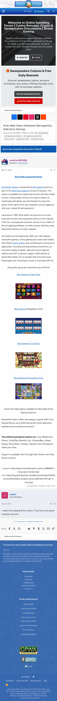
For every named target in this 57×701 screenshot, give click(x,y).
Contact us (10, 681)
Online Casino (18, 243)
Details (43, 693)
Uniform (27, 677)
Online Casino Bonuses (28, 625)
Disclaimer (28, 576)
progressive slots (22, 139)
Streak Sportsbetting (28, 634)
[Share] (51, 170)
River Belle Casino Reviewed (28, 177)
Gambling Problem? (28, 586)
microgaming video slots (32, 136)
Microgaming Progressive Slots (28, 378)
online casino (9, 139)
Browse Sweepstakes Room (28, 94)
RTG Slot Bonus (28, 630)
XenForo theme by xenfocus (30, 698)
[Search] (53, 11)
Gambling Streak (28, 613)
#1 (54, 170)
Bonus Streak (29, 604)
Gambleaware (28, 583)
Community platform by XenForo (28, 689)
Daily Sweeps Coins (28, 617)
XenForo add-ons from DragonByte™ (38, 691)
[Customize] (33, 677)
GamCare (28, 580)
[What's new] (48, 11)
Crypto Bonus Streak (28, 621)
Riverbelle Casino (10, 187)
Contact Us (28, 589)
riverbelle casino (37, 139)
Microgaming (38, 187)
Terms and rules (22, 681)
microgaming (43, 133)
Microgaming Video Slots (28, 274)
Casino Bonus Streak (28, 609)
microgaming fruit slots (12, 136)
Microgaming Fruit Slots (28, 343)
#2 (54, 504)
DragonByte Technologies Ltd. (30, 693)
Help (45, 681)
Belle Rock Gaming (21, 190)
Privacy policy (35, 681)
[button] (3, 11)
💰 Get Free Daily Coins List (28, 101)
